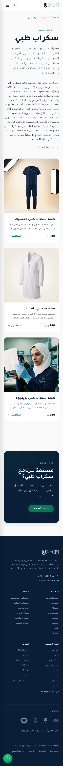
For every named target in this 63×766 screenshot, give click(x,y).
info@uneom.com (46, 581)
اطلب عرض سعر (20, 680)
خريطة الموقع (18, 751)
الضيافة (55, 603)
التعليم (55, 618)
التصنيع (55, 623)
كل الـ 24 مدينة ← (50, 692)
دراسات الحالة (22, 660)
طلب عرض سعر (41, 508)
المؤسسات (53, 613)
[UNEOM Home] (50, 552)
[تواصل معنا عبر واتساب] (7, 758)
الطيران (55, 608)
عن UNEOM (23, 650)
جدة (57, 655)
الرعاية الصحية (45, 147)
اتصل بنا (25, 675)
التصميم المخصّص (19, 598)
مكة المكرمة (53, 660)
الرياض (55, 650)
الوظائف (25, 670)
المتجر (46, 18)
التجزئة (56, 633)
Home (56, 18)
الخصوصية (54, 751)
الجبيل (56, 685)
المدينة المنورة (52, 665)
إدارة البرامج (23, 608)
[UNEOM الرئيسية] (51, 5)
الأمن (56, 628)
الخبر (57, 675)
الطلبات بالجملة (21, 603)
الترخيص (31, 751)
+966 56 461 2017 (46, 576)
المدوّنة (25, 665)
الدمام (56, 670)
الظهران (55, 680)
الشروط (42, 751)
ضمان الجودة (22, 613)
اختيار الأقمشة (22, 618)
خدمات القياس (22, 623)
